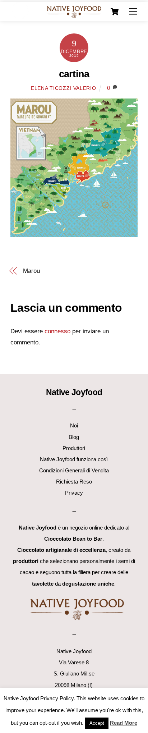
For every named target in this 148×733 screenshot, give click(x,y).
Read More (123, 723)
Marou (31, 270)
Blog (74, 437)
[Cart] (114, 12)
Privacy (74, 493)
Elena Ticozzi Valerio (63, 88)
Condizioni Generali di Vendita (74, 470)
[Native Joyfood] (74, 12)
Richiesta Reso (74, 481)
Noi (74, 425)
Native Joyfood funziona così (74, 459)
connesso (57, 331)
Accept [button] (96, 723)
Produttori (74, 448)
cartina (74, 74)
